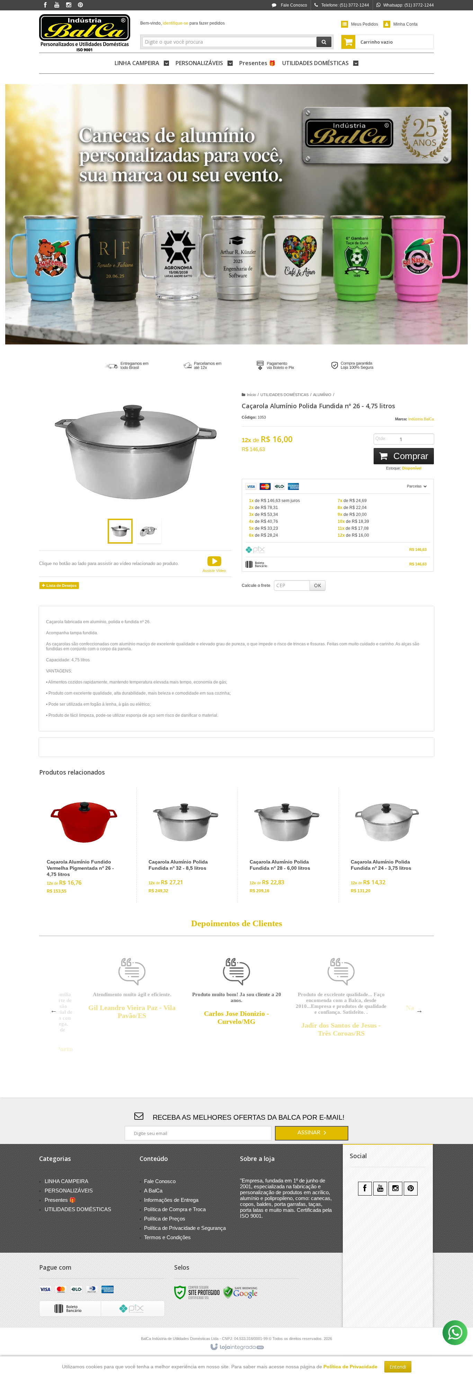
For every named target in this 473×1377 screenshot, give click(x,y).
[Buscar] (323, 42)
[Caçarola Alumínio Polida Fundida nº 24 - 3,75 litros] (388, 845)
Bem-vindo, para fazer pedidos (182, 23)
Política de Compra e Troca (175, 1209)
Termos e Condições (167, 1237)
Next (419, 1010)
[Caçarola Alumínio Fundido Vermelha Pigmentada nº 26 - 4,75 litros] (84, 845)
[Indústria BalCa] (84, 33)
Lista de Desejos (61, 585)
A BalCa (153, 1190)
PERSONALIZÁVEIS (69, 1190)
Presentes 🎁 (60, 1200)
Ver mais (88, 871)
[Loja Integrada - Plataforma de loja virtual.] (236, 1347)
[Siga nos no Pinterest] (80, 5)
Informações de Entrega (171, 1200)
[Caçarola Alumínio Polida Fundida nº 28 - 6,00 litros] (286, 845)
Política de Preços (164, 1219)
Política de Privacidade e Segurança (185, 1228)
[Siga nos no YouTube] (380, 1189)
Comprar (409, 456)
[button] (214, 563)
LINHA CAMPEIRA (66, 1181)
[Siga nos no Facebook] (45, 5)
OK (317, 585)
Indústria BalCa (421, 419)
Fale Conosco (293, 5)
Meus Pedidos (364, 24)
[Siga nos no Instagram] (68, 5)
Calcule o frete (256, 585)
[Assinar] (311, 1133)
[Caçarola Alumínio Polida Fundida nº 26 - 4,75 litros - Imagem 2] (148, 531)
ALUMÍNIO (322, 395)
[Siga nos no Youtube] (57, 5)
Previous (53, 1010)
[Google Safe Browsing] (240, 1292)
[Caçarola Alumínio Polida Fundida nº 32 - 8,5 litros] (185, 845)
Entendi (398, 1366)
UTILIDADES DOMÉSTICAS (284, 395)
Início (251, 395)
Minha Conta (405, 24)
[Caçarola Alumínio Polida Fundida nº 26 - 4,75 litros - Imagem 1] (120, 531)
